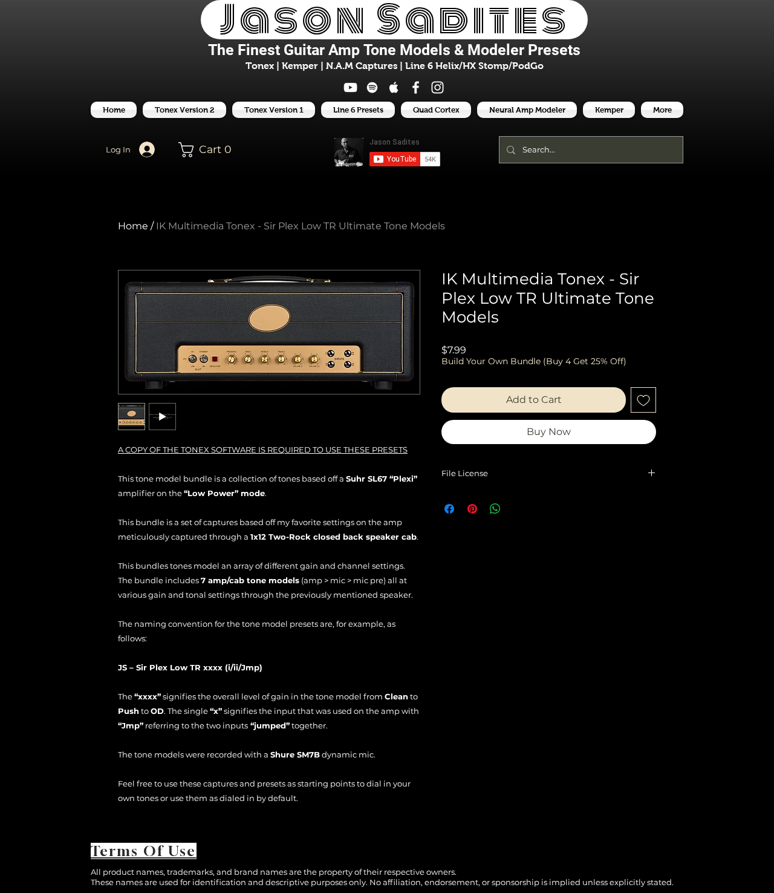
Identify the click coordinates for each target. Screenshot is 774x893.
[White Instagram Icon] (437, 87)
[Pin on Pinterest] (472, 509)
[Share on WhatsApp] (495, 509)
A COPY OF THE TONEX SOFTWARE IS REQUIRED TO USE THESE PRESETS (263, 449)
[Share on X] (518, 509)
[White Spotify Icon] (372, 87)
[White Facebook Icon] (416, 87)
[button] (358, 110)
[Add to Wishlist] (643, 400)
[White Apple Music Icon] (394, 87)
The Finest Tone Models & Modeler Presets (394, 50)
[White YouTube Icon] (350, 87)
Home (133, 226)
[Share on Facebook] (449, 509)
